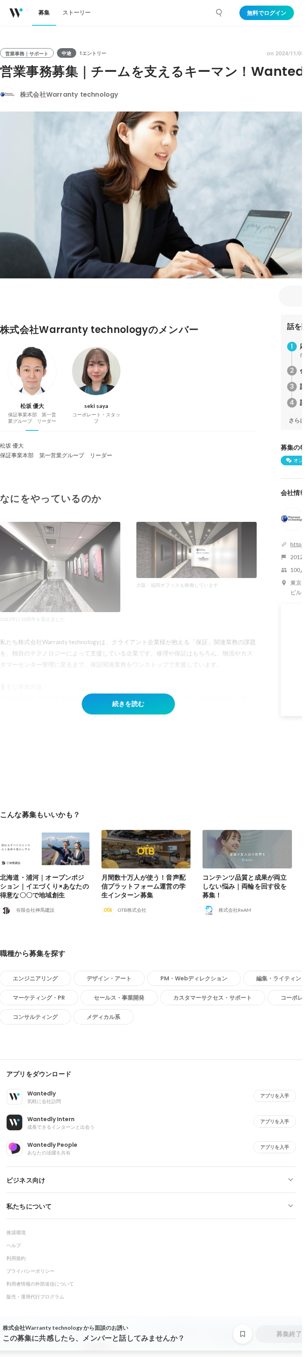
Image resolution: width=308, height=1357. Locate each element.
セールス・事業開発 (119, 998)
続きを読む (128, 703)
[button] (154, 1074)
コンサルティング (35, 1017)
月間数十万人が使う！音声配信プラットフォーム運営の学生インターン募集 (143, 886)
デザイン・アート (109, 978)
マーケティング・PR (39, 998)
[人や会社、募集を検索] (219, 13)
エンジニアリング (35, 978)
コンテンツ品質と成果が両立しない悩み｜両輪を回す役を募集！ (245, 886)
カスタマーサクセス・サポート (212, 998)
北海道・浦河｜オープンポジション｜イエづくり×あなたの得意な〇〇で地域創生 (44, 886)
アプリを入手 (274, 1095)
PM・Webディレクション (193, 978)
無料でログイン (266, 13)
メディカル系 (103, 1017)
